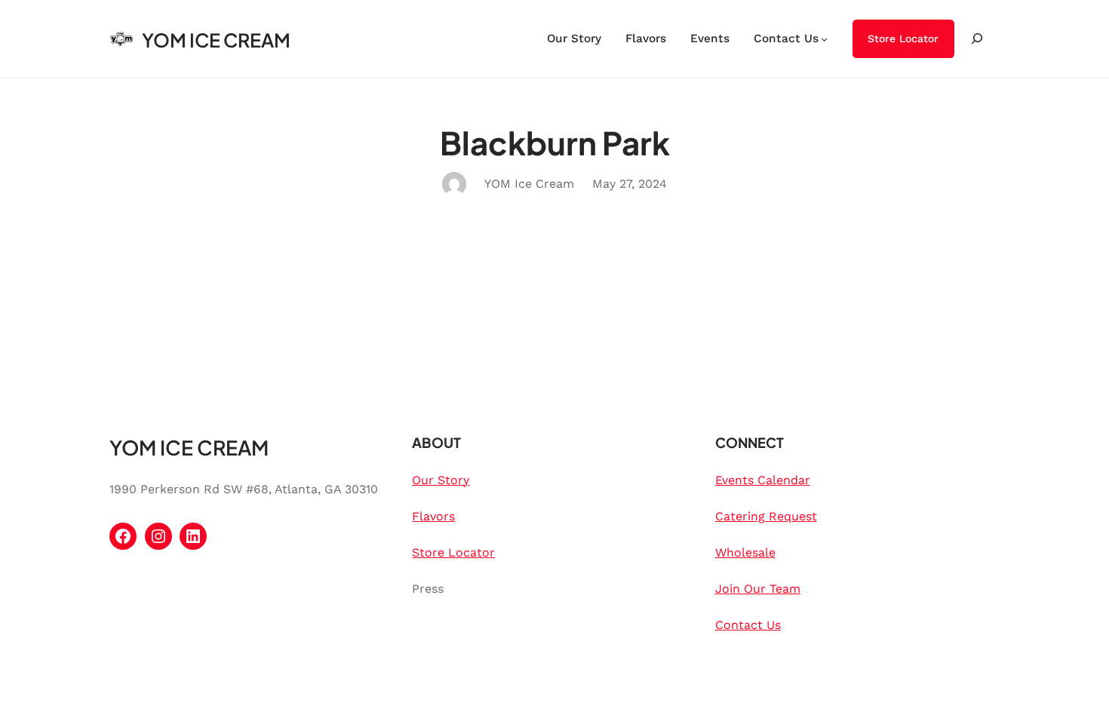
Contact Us (748, 625)
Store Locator (903, 38)
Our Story (440, 480)
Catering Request (766, 516)
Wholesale (745, 552)
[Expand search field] (977, 39)
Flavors (433, 516)
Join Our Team (757, 588)
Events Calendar (762, 480)
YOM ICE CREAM (216, 40)
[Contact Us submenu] (824, 38)
